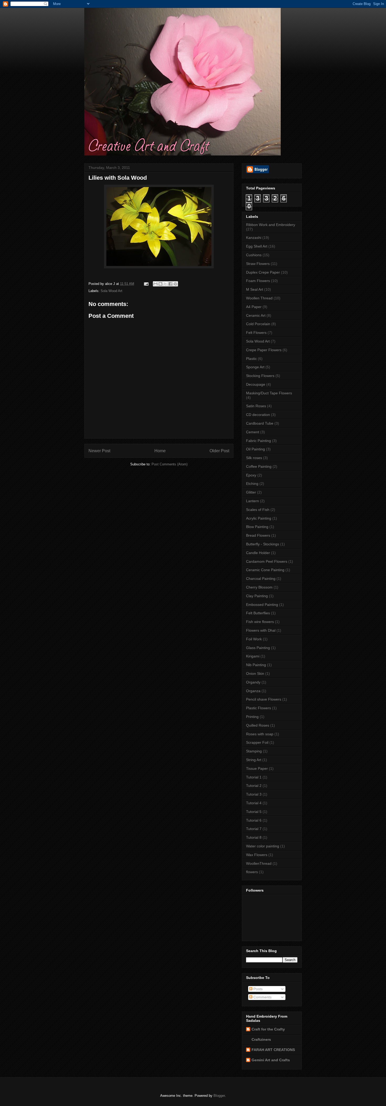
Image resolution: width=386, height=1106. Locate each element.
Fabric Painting (258, 441)
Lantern (252, 501)
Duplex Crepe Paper (263, 272)
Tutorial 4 (254, 803)
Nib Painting (256, 665)
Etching (252, 483)
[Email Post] (146, 284)
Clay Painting (257, 596)
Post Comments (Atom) (169, 464)
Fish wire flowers (260, 622)
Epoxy (251, 475)
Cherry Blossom (259, 587)
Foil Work (254, 639)
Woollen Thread (259, 298)
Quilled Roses (257, 725)
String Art (253, 760)
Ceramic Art (255, 315)
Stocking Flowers (260, 376)
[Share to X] (165, 283)
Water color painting (262, 846)
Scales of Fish (257, 509)
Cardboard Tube (259, 423)
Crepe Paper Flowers (263, 350)
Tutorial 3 (254, 794)
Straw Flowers (258, 264)
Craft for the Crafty (268, 1029)
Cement (252, 432)
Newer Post (99, 451)
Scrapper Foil (257, 742)
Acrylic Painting (258, 518)
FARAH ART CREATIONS (273, 1050)
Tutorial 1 (254, 777)
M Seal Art (254, 289)
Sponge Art (255, 367)
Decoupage (255, 384)
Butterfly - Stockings (262, 544)
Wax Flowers (256, 855)
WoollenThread (259, 863)
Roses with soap (259, 734)
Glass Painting (258, 648)
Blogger (219, 1096)
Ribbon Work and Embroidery (270, 225)
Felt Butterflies (258, 613)
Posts (257, 989)
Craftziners (261, 1039)
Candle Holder (258, 553)
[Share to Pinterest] (175, 283)
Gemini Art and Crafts (271, 1060)
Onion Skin (255, 673)
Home (160, 451)
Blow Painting (257, 527)
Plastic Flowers (258, 708)
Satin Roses (256, 406)
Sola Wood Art (111, 291)
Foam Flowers (258, 281)
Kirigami (252, 656)
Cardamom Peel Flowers (266, 561)
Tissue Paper (257, 768)
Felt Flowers (256, 332)
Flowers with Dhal (260, 630)
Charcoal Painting (260, 578)
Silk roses (254, 458)
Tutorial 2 (254, 785)
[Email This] (155, 283)
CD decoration (258, 415)
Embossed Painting (262, 604)
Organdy (253, 682)
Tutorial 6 (254, 820)
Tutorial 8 (254, 837)
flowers (252, 872)
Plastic (251, 358)
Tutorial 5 (254, 812)
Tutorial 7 (254, 829)
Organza (253, 691)
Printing (252, 717)
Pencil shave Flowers (263, 699)
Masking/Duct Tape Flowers (269, 393)
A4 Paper (254, 307)
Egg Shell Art (256, 246)
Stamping (254, 751)
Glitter (251, 492)
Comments (262, 997)
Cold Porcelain (258, 324)
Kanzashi (253, 237)
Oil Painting (255, 449)
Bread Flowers (258, 535)
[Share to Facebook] (170, 283)
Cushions (254, 255)
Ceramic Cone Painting (265, 570)
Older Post (219, 451)
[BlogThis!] (160, 283)
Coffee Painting (259, 466)
